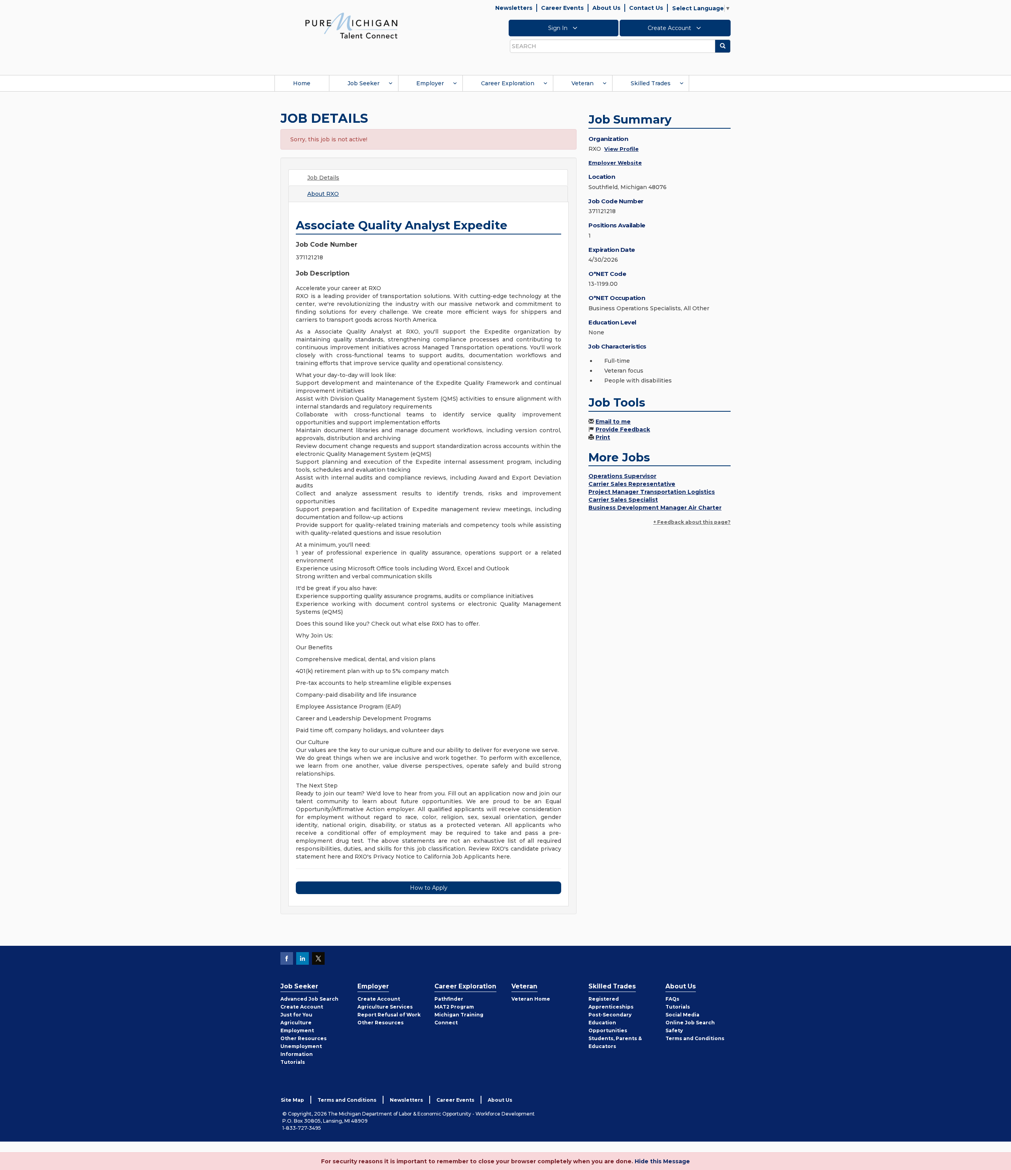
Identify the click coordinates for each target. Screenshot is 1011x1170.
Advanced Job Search (309, 999)
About (323, 193)
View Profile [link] (621, 149)
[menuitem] (301, 83)
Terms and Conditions (694, 1038)
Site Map (292, 1100)
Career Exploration (507, 83)
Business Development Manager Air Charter (655, 507)
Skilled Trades (651, 83)
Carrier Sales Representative (631, 484)
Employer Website (615, 162)
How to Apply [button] (428, 887)
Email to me (613, 421)
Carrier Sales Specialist (623, 499)
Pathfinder (448, 999)
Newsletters (513, 7)
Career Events (562, 7)
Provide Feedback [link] (623, 429)
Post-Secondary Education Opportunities (609, 1022)
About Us (606, 7)
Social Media (682, 1015)
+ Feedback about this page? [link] (692, 522)
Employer (430, 83)
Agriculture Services (385, 1007)
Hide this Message (662, 1161)
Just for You (296, 1015)
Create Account (670, 28)
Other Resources (303, 1038)
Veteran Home (530, 999)
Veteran (582, 83)
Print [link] (603, 437)
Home (301, 83)
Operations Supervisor (622, 476)
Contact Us (646, 7)
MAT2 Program (454, 1007)
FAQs (672, 999)
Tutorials (292, 1062)
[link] (351, 25)
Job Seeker (364, 83)
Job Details (323, 177)
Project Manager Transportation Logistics (651, 491)
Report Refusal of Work (389, 1015)
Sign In (558, 28)
